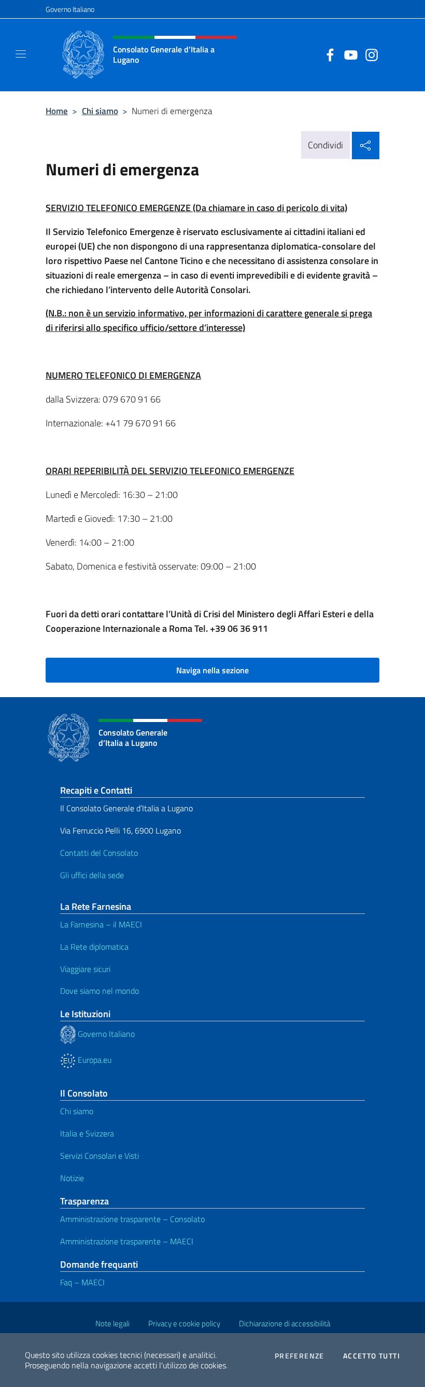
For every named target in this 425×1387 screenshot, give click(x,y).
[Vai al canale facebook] (327, 54)
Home (57, 110)
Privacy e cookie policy (184, 1323)
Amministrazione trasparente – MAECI (126, 1241)
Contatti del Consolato (99, 853)
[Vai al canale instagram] (369, 54)
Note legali (112, 1323)
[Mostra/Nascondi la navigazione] (21, 54)
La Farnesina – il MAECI (101, 924)
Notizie (72, 1178)
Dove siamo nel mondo (99, 990)
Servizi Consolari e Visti (99, 1155)
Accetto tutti (371, 1356)
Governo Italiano (70, 9)
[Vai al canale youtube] (348, 54)
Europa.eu (93, 1059)
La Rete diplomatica (94, 946)
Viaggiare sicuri (85, 969)
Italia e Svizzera (87, 1133)
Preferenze (299, 1356)
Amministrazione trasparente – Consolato (132, 1219)
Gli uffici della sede (92, 875)
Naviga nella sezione (212, 670)
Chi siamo (100, 110)
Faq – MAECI (82, 1282)
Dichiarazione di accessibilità (284, 1323)
